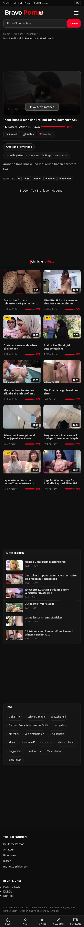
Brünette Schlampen (15, 866)
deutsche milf (58, 716)
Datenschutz (11, 887)
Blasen (12, 742)
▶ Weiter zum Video (42, 107)
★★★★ (50, 178)
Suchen (74, 23)
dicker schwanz (66, 742)
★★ (26, 178)
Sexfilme (7, 3)
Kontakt (8, 896)
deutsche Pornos (23, 3)
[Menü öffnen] (76, 12)
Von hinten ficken (34, 734)
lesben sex (46, 742)
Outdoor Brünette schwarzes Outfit (28, 725)
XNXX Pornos (41, 3)
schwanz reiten (36, 716)
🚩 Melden (45, 134)
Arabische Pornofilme (25, 34)
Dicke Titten (15, 716)
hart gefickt (60, 725)
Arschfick (14, 734)
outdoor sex (34, 751)
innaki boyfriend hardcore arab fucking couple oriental (36, 155)
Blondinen (9, 855)
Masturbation (54, 751)
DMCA (7, 891)
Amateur (8, 849)
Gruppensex (57, 734)
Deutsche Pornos (13, 844)
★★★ (37, 178)
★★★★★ (65, 178)
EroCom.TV (27, 190)
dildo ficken (15, 759)
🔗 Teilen (28, 134)
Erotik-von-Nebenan (50, 190)
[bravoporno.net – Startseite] (23, 12)
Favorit (12, 134)
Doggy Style (15, 751)
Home (6, 34)
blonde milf (28, 742)
